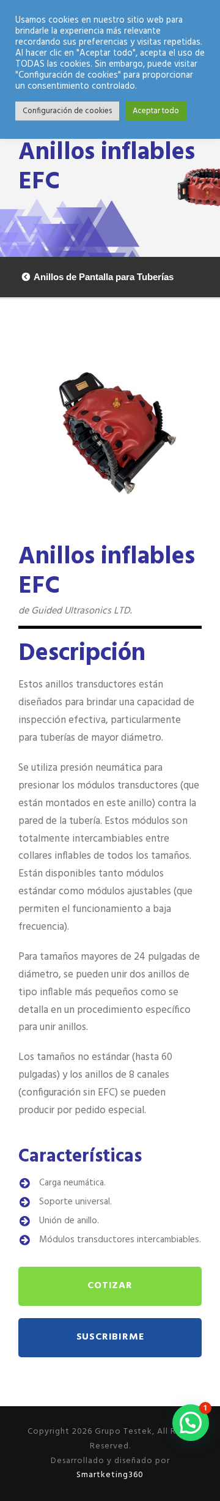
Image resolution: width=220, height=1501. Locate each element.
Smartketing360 (110, 1475)
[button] (190, 1422)
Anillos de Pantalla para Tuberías (104, 277)
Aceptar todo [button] (156, 111)
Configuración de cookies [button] (67, 111)
